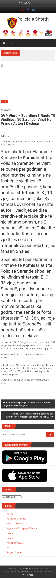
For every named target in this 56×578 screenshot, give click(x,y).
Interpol (10, 533)
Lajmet (4, 101)
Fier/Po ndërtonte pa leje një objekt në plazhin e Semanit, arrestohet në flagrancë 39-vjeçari (38, 56)
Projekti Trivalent (14, 552)
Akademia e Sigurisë (16, 519)
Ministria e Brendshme (17, 523)
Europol (10, 538)
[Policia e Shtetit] (4, 43)
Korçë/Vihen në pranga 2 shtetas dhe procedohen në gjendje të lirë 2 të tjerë (27, 404)
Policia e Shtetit (33, 19)
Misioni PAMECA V (15, 543)
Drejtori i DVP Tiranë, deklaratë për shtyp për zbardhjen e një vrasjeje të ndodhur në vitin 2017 (29, 415)
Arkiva (10, 514)
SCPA (9, 547)
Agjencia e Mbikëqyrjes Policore (22, 528)
